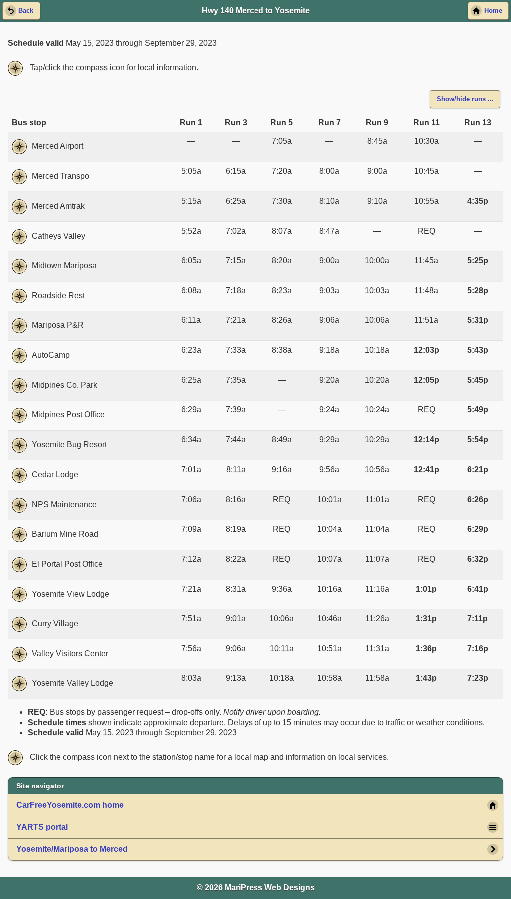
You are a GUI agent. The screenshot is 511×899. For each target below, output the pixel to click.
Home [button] (493, 10)
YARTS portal (42, 827)
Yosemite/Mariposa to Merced (72, 849)
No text (15, 68)
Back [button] (25, 10)
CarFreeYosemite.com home (70, 805)
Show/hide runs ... (465, 99)
